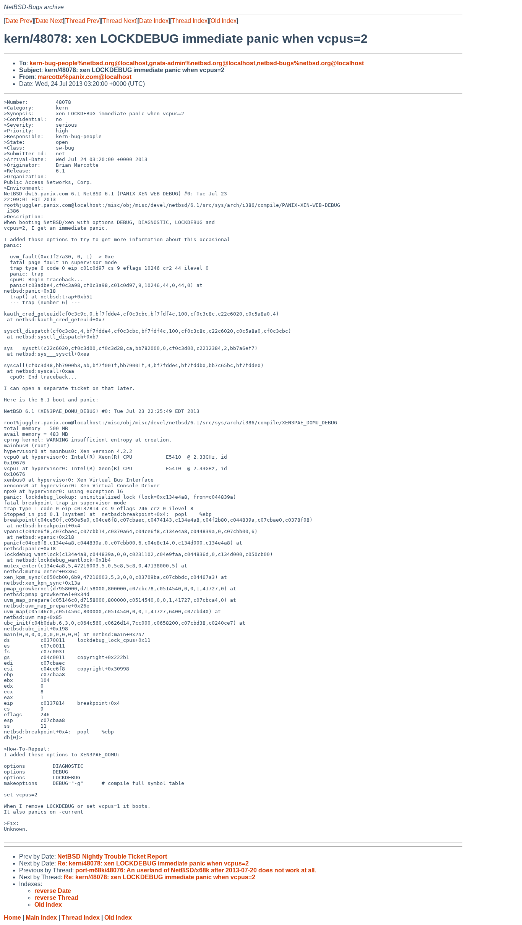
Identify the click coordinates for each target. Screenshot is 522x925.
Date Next (49, 21)
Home (12, 917)
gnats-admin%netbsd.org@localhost (202, 63)
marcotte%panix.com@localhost (84, 77)
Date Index (154, 21)
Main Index (41, 917)
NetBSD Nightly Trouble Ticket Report (112, 856)
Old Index (224, 21)
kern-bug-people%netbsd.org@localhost (88, 63)
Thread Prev (82, 21)
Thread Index (190, 21)
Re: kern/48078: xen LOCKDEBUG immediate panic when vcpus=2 (153, 863)
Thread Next (119, 21)
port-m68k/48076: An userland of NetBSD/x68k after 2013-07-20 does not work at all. (195, 870)
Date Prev (18, 21)
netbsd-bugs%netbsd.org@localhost (310, 63)
